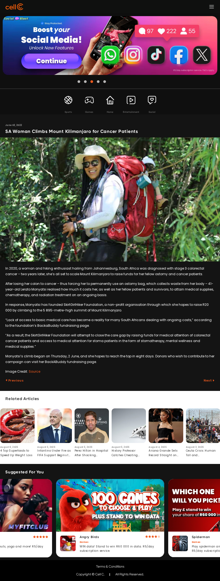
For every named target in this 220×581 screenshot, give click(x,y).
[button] (79, 81)
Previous (16, 380)
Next (208, 380)
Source (34, 371)
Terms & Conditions (110, 566)
